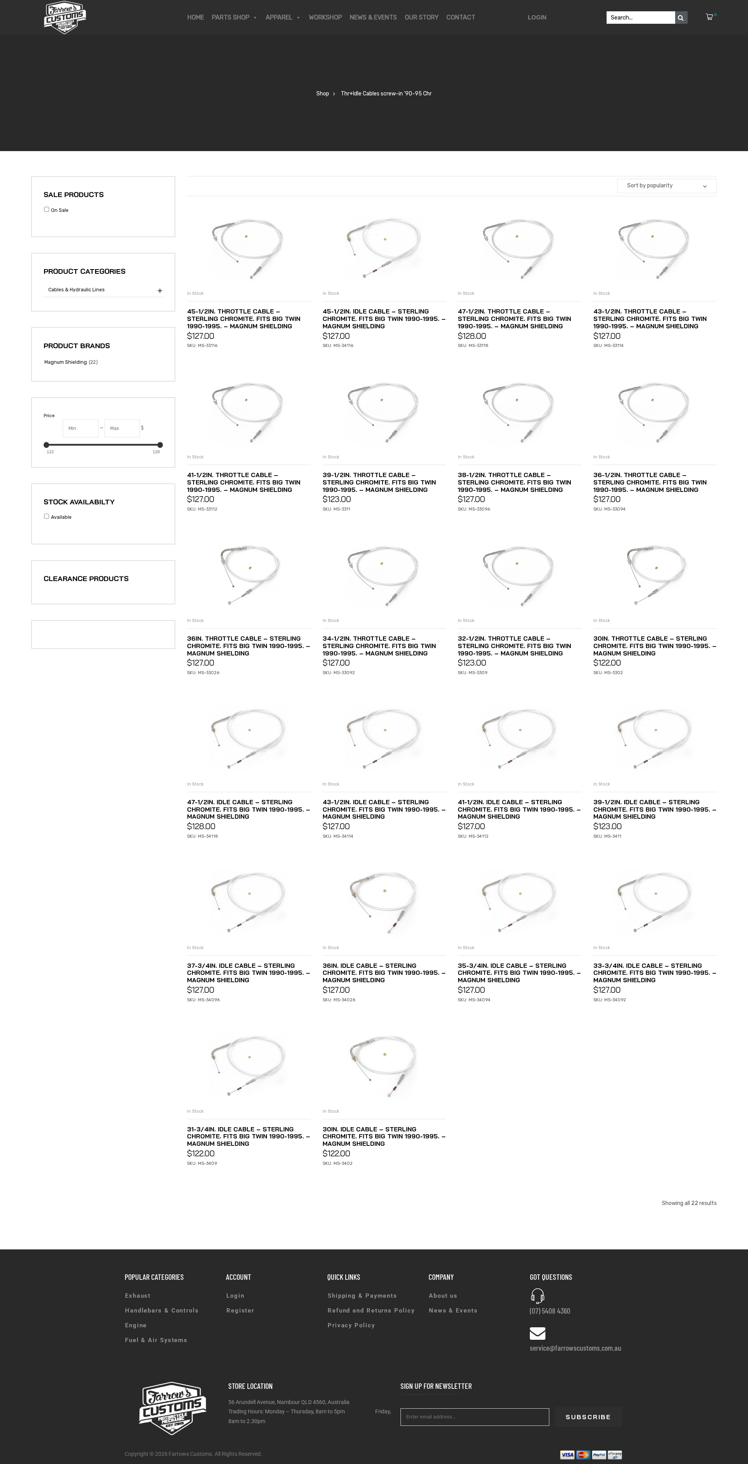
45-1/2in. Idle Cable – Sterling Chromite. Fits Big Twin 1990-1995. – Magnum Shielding (384, 318)
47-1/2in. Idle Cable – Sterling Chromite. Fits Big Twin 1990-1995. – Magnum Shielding (248, 809)
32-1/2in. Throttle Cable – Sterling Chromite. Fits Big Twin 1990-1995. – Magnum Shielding (514, 645)
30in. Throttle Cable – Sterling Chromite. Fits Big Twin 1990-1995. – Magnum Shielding (654, 645)
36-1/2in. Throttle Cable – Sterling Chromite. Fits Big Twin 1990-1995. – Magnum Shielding (650, 482)
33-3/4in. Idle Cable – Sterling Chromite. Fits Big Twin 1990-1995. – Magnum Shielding (654, 973)
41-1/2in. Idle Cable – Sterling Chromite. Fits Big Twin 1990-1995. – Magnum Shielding (519, 809)
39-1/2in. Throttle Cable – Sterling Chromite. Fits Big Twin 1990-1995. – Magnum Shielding (379, 482)
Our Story (422, 17)
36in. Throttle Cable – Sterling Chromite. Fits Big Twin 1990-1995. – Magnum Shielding (248, 645)
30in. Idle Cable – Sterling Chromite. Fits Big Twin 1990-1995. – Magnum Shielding (384, 1136)
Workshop (325, 17)
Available (61, 517)
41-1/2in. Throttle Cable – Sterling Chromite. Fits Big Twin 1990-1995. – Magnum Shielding (243, 482)
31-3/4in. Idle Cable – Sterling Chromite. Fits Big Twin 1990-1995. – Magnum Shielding (248, 1136)
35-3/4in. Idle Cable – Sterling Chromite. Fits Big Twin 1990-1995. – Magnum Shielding (519, 973)
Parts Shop (230, 17)
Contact (460, 17)
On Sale (60, 210)
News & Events (373, 17)
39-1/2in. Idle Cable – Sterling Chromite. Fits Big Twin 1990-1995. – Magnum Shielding (654, 809)
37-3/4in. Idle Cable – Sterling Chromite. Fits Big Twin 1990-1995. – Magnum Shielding (248, 973)
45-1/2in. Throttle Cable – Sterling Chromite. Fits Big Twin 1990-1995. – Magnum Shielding (243, 318)
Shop (322, 93)
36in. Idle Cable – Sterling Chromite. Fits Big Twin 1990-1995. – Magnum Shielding (384, 973)
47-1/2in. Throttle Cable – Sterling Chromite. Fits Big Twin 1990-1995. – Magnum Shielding (514, 318)
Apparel (279, 17)
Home (195, 17)
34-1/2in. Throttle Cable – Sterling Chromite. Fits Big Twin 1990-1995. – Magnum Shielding (379, 645)
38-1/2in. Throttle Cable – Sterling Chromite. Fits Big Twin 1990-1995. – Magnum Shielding (514, 482)
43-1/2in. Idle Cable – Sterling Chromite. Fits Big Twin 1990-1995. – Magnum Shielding (384, 809)
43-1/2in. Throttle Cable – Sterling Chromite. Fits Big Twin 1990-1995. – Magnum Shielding (650, 318)
